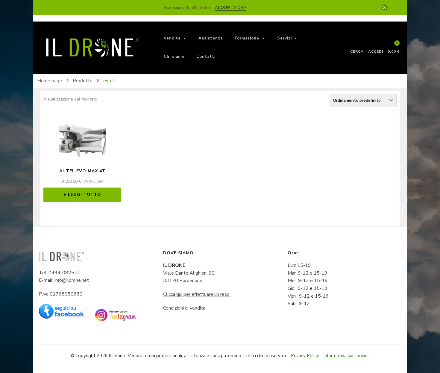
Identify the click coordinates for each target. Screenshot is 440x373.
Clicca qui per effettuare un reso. (196, 294)
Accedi (375, 51)
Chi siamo (174, 56)
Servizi (284, 38)
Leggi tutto (84, 194)
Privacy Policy (305, 356)
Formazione (247, 38)
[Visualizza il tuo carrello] (394, 46)
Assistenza (210, 38)
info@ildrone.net (71, 280)
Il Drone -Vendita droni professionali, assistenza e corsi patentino (175, 356)
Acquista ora (230, 7)
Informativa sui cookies (346, 356)
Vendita (172, 38)
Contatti (206, 56)
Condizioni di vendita (184, 308)
